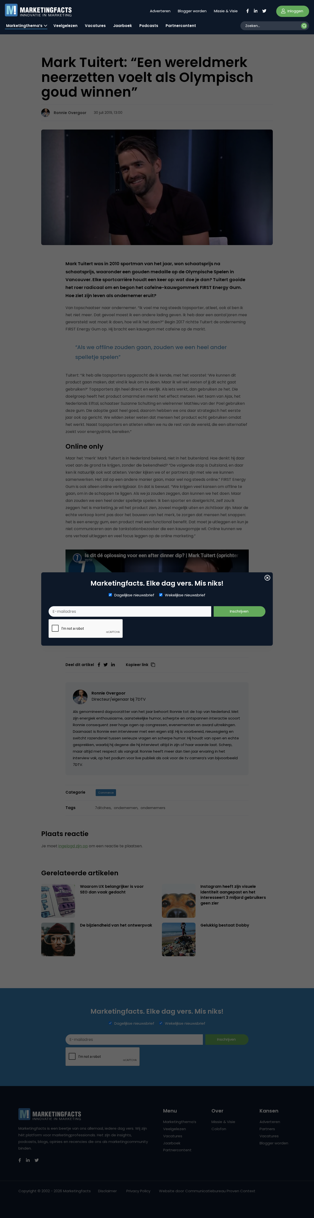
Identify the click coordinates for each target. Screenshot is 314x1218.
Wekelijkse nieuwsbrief (185, 595)
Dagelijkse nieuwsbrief (134, 595)
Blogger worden (192, 10)
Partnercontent (181, 25)
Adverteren (160, 10)
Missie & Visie (226, 10)
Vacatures (95, 25)
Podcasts (148, 25)
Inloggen (295, 10)
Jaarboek (122, 25)
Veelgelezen (65, 25)
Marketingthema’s (24, 25)
